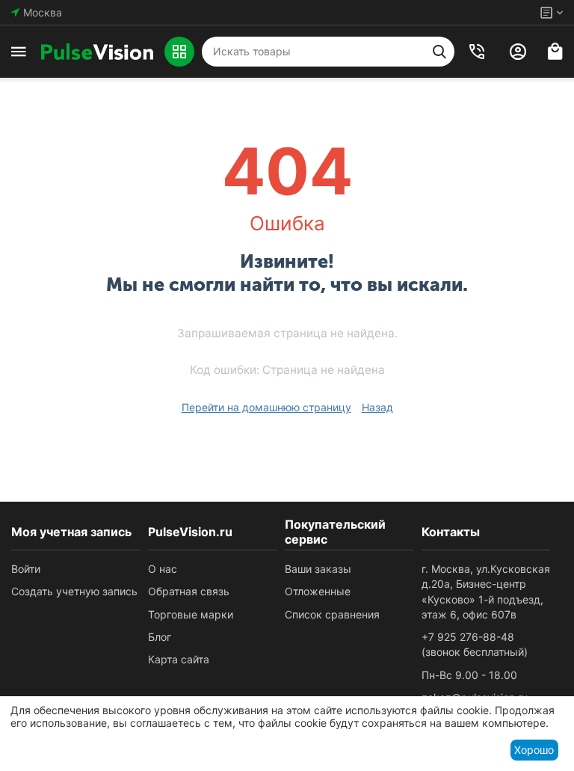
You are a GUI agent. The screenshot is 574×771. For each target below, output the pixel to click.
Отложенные (318, 591)
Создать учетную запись (74, 591)
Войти (25, 568)
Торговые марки (190, 614)
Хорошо (534, 749)
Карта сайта (178, 659)
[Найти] (439, 51)
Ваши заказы (318, 568)
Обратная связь (188, 591)
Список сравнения (332, 614)
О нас (162, 568)
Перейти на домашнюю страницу (266, 407)
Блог (159, 636)
